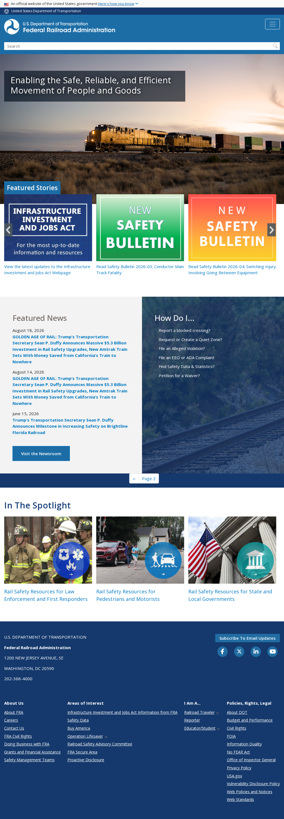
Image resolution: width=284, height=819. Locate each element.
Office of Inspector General (251, 759)
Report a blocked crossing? (185, 330)
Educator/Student (199, 728)
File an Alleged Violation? (182, 348)
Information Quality (244, 744)
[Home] (59, 28)
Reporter (192, 720)
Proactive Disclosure (85, 759)
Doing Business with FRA (26, 744)
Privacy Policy (239, 767)
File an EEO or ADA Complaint (186, 357)
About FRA (13, 712)
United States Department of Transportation (46, 11)
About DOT (237, 712)
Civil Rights (236, 728)
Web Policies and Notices (249, 791)
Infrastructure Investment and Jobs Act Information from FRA (122, 712)
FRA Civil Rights (18, 736)
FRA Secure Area (82, 752)
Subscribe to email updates (247, 638)
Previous (8, 229)
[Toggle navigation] (272, 24)
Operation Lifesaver (85, 736)
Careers (11, 720)
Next (271, 229)
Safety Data (78, 720)
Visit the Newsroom (41, 453)
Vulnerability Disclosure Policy (253, 783)
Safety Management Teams (29, 759)
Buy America (78, 728)
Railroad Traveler (199, 712)
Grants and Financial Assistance (32, 752)
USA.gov (234, 775)
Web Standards (240, 799)
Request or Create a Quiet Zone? (190, 339)
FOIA (231, 736)
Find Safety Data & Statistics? (187, 366)
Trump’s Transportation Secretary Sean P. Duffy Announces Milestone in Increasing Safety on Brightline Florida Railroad (70, 426)
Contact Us (14, 728)
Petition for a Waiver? (179, 375)
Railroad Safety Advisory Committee (99, 744)
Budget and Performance (250, 720)
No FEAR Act (238, 752)
